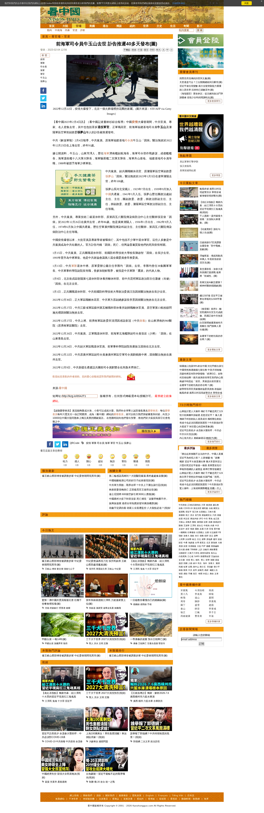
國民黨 (205, 508)
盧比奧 (216, 505)
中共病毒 (60, 741)
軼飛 (183, 597)
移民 (198, 560)
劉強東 (214, 542)
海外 (205, 563)
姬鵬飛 (117, 608)
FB (219, 532)
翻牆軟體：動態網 (191, 799)
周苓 (183, 601)
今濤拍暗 (200, 590)
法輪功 (206, 549)
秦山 (183, 608)
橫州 (140, 701)
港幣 (204, 539)
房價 (181, 546)
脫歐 (192, 536)
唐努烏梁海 (205, 553)
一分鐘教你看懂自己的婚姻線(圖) (148, 600)
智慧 (181, 574)
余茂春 (79, 741)
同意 (246, 3)
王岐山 (48, 569)
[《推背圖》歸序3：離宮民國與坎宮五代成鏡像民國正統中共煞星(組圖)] (189, 309)
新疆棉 (182, 515)
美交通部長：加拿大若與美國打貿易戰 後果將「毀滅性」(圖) (211, 272)
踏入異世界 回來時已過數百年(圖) (197, 89)
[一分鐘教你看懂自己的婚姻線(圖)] (150, 575)
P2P (203, 546)
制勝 (91, 781)
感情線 (143, 604)
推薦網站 (60, 799)
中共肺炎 (183, 505)
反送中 (182, 529)
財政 (220, 539)
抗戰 (190, 567)
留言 (146, 50)
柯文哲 (186, 519)
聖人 (91, 643)
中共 (206, 519)
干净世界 (73, 799)
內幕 (67, 30)
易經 (206, 570)
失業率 (53, 781)
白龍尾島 (183, 556)
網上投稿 (74, 795)
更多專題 (216, 175)
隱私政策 (136, 795)
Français (163, 795)
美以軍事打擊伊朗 (189, 161)
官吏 (75, 30)
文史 (159, 26)
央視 (188, 560)
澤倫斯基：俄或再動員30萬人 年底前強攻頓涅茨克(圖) (211, 259)
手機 (190, 574)
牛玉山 (43, 77)
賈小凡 (184, 594)
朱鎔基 (92, 608)
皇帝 (195, 570)
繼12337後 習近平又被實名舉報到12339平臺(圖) (211, 299)
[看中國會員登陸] (201, 40)
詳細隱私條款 (178, 3)
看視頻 (173, 799)
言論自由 (215, 556)
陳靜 (197, 601)
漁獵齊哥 (58, 643)
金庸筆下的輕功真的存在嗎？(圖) (196, 385)
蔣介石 (203, 567)
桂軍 (185, 567)
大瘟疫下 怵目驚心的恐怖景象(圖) (197, 426)
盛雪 (197, 605)
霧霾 (208, 546)
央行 (197, 536)
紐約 (132, 26)
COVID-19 (50, 741)
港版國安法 (207, 515)
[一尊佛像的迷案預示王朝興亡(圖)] (150, 614)
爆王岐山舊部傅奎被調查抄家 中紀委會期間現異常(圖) (71, 476)
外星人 (206, 574)
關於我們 (110, 795)
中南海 (58, 30)
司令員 (43, 66)
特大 (158, 50)
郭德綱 (136, 741)
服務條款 (123, 795)
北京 (208, 542)
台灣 (197, 542)
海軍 (42, 70)
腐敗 (197, 529)
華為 (211, 519)
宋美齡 (210, 567)
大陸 (65, 26)
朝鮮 (181, 536)
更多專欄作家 (213, 621)
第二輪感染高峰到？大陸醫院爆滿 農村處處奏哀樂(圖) (138, 476)
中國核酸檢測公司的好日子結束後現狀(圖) (132, 480)
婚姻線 (136, 604)
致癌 (65, 643)
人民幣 (182, 539)
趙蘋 (211, 605)
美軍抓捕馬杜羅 (188, 170)
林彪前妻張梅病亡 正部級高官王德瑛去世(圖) (133, 489)
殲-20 (97, 781)
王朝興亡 (142, 643)
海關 (212, 560)
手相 (149, 604)
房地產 (209, 539)
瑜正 (183, 612)
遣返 (217, 560)
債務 (202, 536)
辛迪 (211, 616)
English (150, 795)
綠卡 (195, 563)
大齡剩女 (93, 741)
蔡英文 (203, 542)
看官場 (56, 36)
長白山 (214, 553)
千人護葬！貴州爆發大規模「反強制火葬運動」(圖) (211, 219)
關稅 (194, 522)
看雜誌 (115, 799)
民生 (200, 563)
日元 (199, 539)
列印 (152, 50)
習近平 (155, 569)
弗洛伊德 (194, 519)
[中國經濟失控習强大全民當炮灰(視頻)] (62, 749)
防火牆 (182, 549)
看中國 (63, 388)
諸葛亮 (201, 570)
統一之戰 (110, 781)
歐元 (194, 539)
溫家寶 (99, 608)
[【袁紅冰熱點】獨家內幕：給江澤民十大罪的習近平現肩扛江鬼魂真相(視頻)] (150, 536)
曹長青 (198, 616)
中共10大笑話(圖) (188, 434)
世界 (146, 26)
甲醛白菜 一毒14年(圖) (54, 639)
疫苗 (181, 519)
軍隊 (42, 63)
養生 (181, 577)
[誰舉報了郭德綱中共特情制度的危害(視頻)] (150, 708)
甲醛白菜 (49, 643)
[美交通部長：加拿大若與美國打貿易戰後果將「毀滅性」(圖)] (189, 269)
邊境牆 (200, 522)
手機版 (127, 50)
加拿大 (186, 536)
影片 (199, 26)
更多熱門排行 (213, 441)
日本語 (190, 795)
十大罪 (148, 569)
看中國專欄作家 (190, 584)
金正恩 (216, 519)
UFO (201, 519)
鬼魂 (142, 569)
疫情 (42, 59)
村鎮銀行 (54, 608)
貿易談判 (217, 522)
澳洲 (218, 563)
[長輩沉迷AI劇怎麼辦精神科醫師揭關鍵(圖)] (189, 282)
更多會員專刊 (213, 101)
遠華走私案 (108, 608)
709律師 (193, 549)
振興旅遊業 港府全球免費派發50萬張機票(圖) (133, 503)
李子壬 (212, 612)
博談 (119, 26)
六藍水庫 (148, 701)
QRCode (74, 443)
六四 (214, 515)
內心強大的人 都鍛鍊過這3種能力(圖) (198, 438)
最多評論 (189, 448)
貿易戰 (182, 512)
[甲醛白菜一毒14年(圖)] (62, 614)
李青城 (212, 608)
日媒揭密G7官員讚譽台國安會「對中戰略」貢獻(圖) (211, 246)
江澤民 (136, 569)
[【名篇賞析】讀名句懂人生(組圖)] (189, 229)
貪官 (187, 529)
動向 (49, 30)
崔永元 (200, 525)
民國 (181, 567)
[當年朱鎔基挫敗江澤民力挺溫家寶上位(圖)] (106, 575)
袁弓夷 (198, 515)
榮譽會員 (153, 410)
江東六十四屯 (193, 553)
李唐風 (212, 601)
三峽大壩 (212, 512)
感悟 (185, 574)
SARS (197, 556)
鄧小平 (217, 567)
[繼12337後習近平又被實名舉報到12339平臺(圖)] (189, 295)
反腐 (202, 529)
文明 (101, 643)
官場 (78, 26)
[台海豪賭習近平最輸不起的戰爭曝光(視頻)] (106, 749)
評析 (82, 30)
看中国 (65, 13)
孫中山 (196, 567)
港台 (105, 26)
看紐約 (140, 799)
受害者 (62, 608)
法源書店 (103, 799)
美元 (211, 536)
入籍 (190, 563)
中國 (108, 194)
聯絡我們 (87, 795)
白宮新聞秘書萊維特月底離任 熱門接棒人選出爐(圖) (211, 326)
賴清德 (209, 505)
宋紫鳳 (184, 590)
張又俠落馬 (185, 166)
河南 (47, 608)
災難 (106, 643)
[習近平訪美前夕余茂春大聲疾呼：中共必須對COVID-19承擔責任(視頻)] (62, 708)
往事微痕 (191, 532)
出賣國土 (203, 512)
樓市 (215, 539)
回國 (185, 563)
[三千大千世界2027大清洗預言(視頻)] (106, 614)
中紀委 (117, 569)
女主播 (182, 560)
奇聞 (186, 26)
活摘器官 (183, 553)
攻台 (102, 781)
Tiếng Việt (177, 795)
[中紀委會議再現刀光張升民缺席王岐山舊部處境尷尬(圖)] (106, 536)
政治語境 (155, 741)
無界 (206, 799)
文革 (216, 574)
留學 (208, 560)
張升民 (92, 569)
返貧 (47, 781)
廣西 (135, 701)
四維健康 (185, 616)
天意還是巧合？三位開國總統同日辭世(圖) (201, 82)
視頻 (45, 662)
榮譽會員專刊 (189, 71)
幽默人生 (214, 570)
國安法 (216, 508)
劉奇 (185, 570)
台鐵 (211, 508)
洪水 (96, 643)
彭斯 (206, 522)
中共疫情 (70, 741)
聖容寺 (162, 643)
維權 (68, 608)
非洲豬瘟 (192, 546)
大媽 (220, 542)
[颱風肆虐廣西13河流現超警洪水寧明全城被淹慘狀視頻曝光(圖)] (189, 188)
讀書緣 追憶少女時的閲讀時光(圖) (197, 97)
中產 (185, 542)
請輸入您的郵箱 (201, 635)
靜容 (197, 608)
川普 (203, 505)
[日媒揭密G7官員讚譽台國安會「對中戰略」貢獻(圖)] (189, 242)
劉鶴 (181, 525)
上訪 (200, 549)
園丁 (183, 605)
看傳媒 (151, 799)
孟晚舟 (188, 522)
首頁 (52, 26)
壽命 (212, 574)
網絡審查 (214, 549)
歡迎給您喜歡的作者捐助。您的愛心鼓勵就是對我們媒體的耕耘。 (88, 376)
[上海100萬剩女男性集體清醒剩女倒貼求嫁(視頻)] (106, 708)
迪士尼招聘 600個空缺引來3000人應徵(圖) (132, 494)
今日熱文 (48, 530)
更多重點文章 (213, 349)
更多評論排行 (213, 492)
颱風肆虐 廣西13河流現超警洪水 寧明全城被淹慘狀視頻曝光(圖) (211, 192)
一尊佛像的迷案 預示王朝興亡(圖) (148, 639)
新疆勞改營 (205, 556)
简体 (134, 50)
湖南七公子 (69, 569)
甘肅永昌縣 (152, 643)
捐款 (99, 795)
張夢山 (43, 81)
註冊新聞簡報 (189, 629)
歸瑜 (211, 594)
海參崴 (191, 542)
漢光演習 (197, 508)
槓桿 (206, 536)
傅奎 (54, 569)
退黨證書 (128, 799)
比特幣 (188, 539)
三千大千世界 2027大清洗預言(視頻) (105, 639)
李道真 (198, 594)
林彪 (181, 570)
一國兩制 (183, 532)
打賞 (140, 50)
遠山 (197, 597)
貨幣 (216, 536)
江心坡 (190, 556)
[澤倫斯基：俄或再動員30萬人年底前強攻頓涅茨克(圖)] (189, 255)
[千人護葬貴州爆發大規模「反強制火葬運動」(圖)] (189, 216)
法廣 (207, 532)
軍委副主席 (101, 569)
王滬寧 (186, 525)
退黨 (219, 515)
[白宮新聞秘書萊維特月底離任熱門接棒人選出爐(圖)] (189, 322)
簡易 (211, 590)
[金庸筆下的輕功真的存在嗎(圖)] (189, 336)
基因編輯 (215, 546)
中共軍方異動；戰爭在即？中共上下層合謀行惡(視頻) (138, 485)
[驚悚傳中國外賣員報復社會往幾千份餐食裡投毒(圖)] (62, 575)
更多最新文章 (213, 396)
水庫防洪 (158, 701)
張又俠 (195, 512)
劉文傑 (60, 569)
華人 (193, 560)
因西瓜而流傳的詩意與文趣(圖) (195, 78)
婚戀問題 (103, 741)
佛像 (135, 643)
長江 (187, 515)
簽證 (181, 563)
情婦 (192, 529)
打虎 (206, 529)
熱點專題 (186, 155)
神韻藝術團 (89, 799)
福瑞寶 (162, 799)
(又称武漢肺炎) (194, 505)
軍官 (42, 74)
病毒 (142, 320)
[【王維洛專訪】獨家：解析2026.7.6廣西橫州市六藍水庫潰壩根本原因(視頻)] (150, 668)
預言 (195, 574)
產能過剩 (62, 781)
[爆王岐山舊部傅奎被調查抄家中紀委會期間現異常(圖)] (62, 536)
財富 (181, 542)
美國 (92, 26)
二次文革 (145, 741)
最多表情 (211, 448)
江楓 (197, 612)
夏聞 (211, 597)
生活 (173, 26)
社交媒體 (214, 532)
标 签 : (45, 55)
